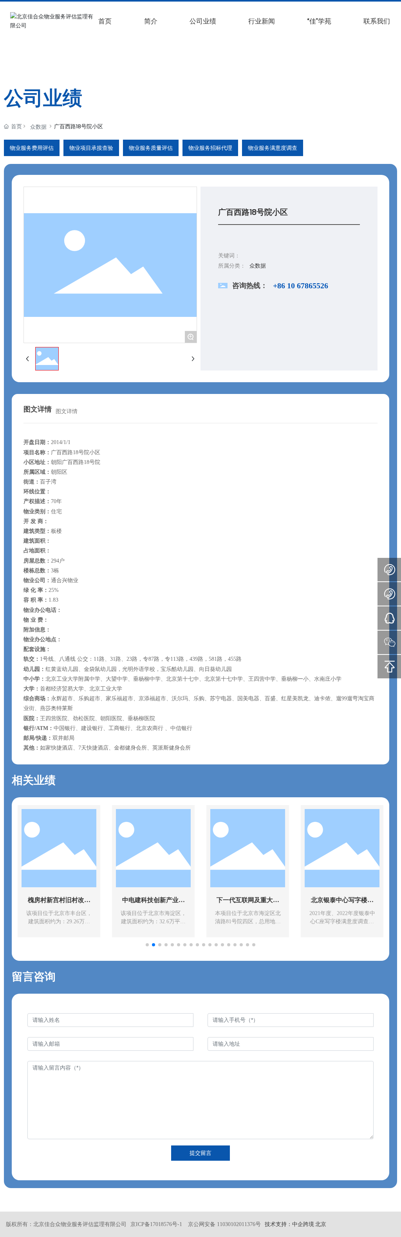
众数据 (38, 127)
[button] (147, 944)
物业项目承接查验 (91, 148)
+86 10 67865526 (300, 285)
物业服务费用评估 (32, 148)
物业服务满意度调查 (272, 148)
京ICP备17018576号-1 (156, 1224)
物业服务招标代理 (210, 148)
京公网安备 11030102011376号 (224, 1224)
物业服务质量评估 (151, 148)
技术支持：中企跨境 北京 (295, 1224)
